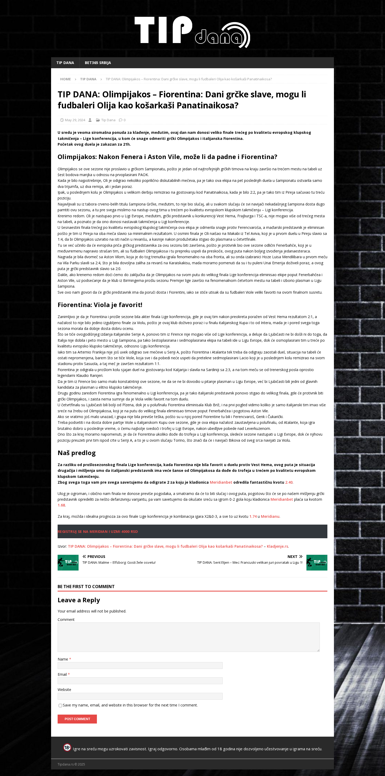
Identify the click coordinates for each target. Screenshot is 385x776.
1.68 (61, 505)
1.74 (253, 516)
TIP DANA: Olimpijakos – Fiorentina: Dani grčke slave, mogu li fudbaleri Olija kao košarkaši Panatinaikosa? (165, 546)
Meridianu (270, 516)
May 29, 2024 (75, 120)
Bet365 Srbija (98, 62)
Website (64, 689)
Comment (66, 619)
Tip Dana (65, 62)
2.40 (289, 482)
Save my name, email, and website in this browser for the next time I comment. (130, 705)
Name (63, 659)
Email (63, 674)
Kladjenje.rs (277, 546)
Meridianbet (221, 482)
